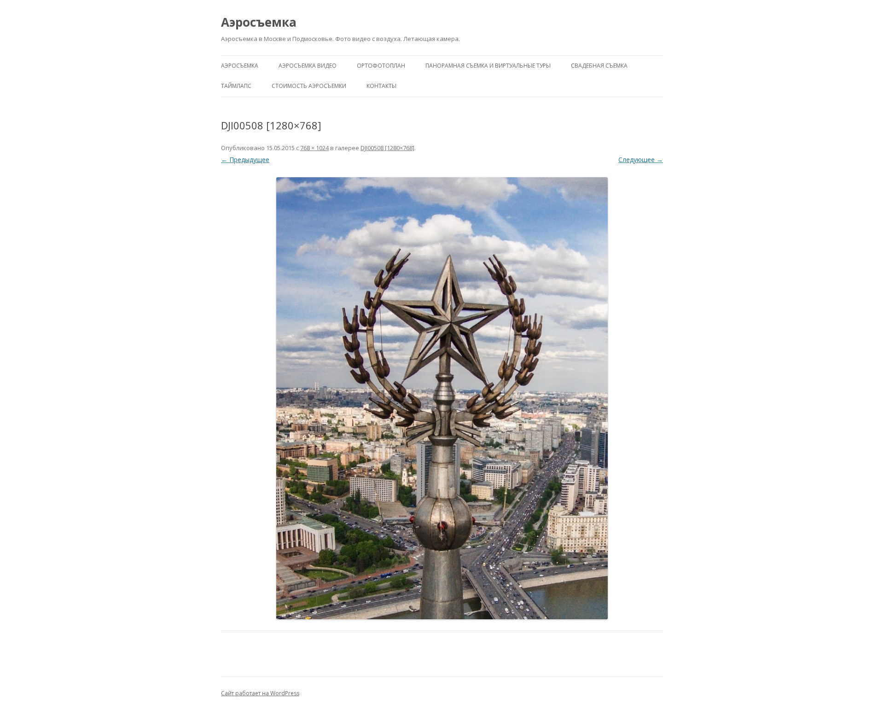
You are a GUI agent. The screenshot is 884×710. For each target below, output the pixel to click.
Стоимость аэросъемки (309, 86)
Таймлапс (236, 86)
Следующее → (640, 159)
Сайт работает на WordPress (260, 693)
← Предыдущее (245, 159)
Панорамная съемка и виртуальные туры (488, 66)
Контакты (381, 86)
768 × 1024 (314, 148)
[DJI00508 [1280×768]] (442, 398)
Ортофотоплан (381, 66)
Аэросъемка (259, 22)
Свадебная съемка (599, 66)
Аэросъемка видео (308, 66)
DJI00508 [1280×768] (387, 148)
